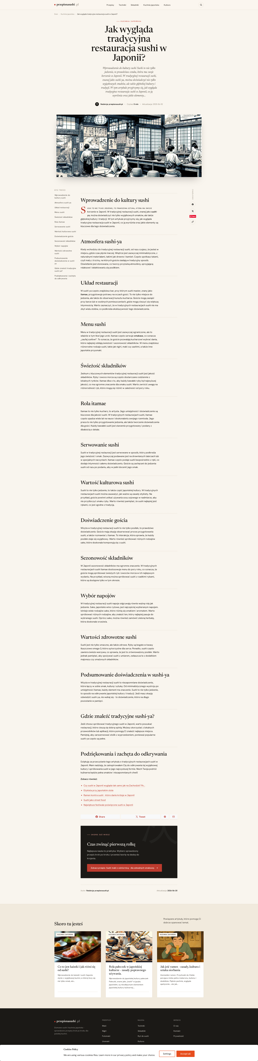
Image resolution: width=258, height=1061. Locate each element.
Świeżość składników (64, 217)
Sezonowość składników (65, 241)
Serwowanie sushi (62, 226)
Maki (104, 1026)
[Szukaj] (201, 5)
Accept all (185, 1053)
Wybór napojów (61, 246)
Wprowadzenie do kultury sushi (62, 196)
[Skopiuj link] (192, 221)
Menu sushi (59, 212)
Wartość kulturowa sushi (65, 231)
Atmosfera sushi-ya (63, 202)
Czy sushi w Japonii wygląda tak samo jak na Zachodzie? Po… (114, 785)
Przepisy (110, 5)
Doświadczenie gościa (64, 236)
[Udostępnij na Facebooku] (192, 204)
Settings (167, 1053)
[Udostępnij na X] (192, 211)
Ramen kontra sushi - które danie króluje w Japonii (109, 795)
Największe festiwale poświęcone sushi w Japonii (108, 804)
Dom (56, 14)
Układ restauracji (62, 207)
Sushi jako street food (95, 800)
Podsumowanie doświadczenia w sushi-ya (65, 261)
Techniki (122, 5)
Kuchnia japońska (151, 5)
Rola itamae (60, 222)
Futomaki (106, 1036)
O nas (176, 1026)
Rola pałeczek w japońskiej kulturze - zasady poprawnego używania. (127, 970)
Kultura (167, 5)
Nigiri (104, 1031)
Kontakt (176, 1031)
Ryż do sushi (143, 1036)
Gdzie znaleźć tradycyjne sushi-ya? (65, 269)
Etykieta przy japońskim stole (98, 790)
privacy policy (124, 1055)
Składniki (135, 5)
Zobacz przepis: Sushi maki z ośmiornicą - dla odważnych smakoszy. (123, 868)
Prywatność (178, 1036)
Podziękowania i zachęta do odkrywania (65, 277)
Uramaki (105, 1041)
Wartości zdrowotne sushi (63, 252)
